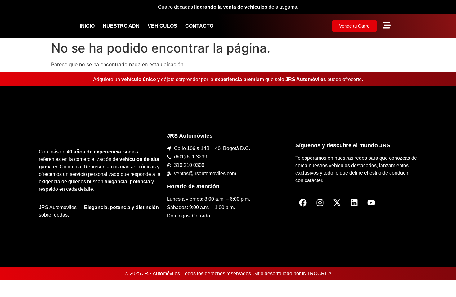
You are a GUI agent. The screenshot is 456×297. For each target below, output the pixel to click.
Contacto (199, 26)
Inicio (87, 26)
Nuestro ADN (121, 26)
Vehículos (162, 26)
